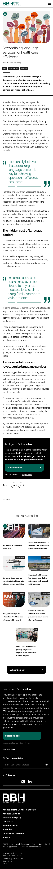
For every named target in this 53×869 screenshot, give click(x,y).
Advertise (7, 829)
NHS (35, 629)
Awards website (10, 825)
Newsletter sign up (12, 817)
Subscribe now (15, 467)
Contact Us (8, 821)
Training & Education (18, 593)
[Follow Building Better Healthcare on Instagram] (23, 782)
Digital (4, 68)
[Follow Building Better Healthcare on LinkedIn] (30, 782)
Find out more (9, 750)
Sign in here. (27, 475)
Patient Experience (13, 68)
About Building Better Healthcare (19, 810)
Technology (24, 68)
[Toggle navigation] (49, 4)
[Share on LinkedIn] (13, 485)
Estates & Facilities (45, 525)
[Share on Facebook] (21, 485)
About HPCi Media (11, 814)
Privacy (6, 837)
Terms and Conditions (13, 833)
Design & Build (20, 557)
